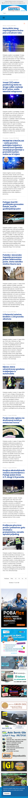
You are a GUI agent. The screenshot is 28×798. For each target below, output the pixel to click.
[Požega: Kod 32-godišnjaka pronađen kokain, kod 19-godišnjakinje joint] (14, 218)
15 (25, 578)
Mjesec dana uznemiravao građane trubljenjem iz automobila (13, 370)
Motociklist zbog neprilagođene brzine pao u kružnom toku (13, 30)
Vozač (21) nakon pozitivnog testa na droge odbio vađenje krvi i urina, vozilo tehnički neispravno (13, 87)
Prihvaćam (7, 793)
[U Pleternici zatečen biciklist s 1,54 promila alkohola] (14, 329)
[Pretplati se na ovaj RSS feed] (24, 23)
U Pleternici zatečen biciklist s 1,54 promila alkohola (13, 316)
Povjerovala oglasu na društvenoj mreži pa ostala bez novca (13, 420)
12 (15, 578)
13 (19, 578)
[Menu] (4, 17)
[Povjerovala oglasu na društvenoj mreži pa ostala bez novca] (14, 431)
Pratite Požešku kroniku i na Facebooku (14, 1)
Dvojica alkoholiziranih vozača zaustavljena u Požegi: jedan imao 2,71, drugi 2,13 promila (14, 473)
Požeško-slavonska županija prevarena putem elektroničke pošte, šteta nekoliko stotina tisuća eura (13, 259)
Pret (12, 578)
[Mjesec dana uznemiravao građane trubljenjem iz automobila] (14, 382)
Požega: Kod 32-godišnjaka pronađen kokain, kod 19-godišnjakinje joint (13, 205)
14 (22, 578)
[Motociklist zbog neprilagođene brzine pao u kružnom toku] (14, 44)
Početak (6, 578)
